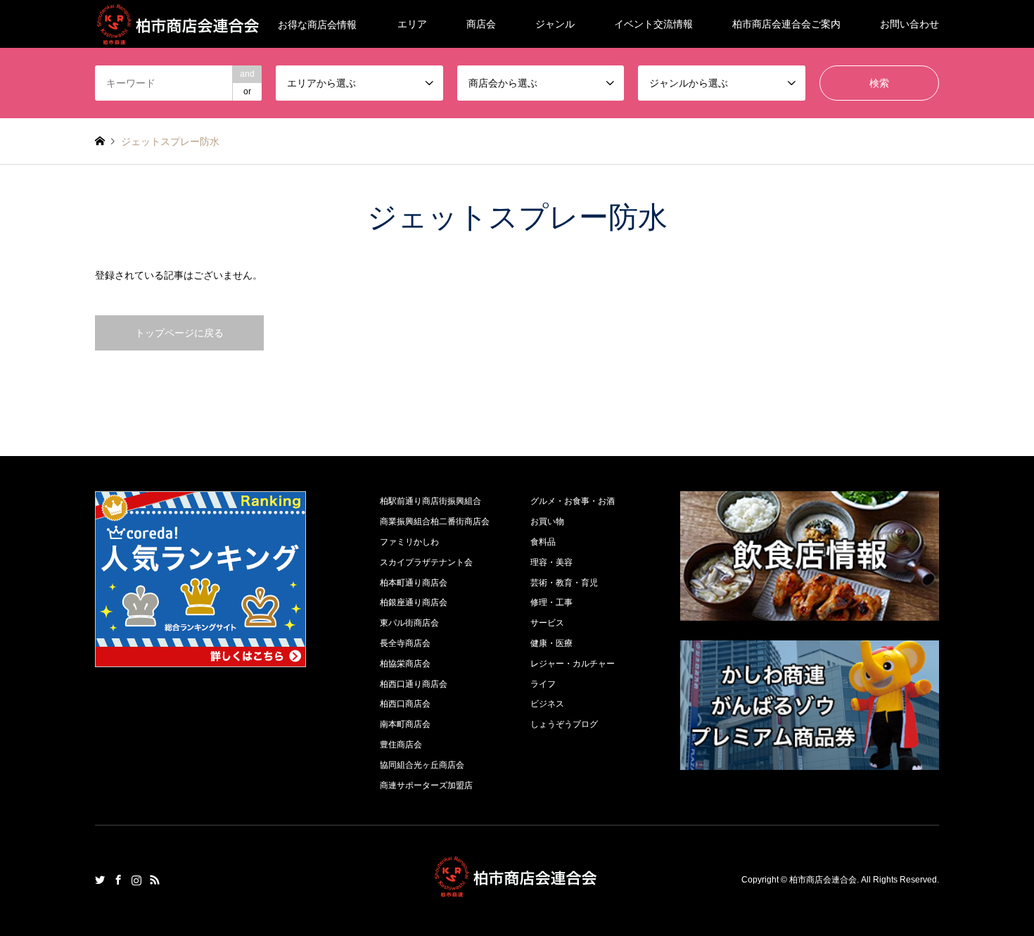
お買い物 (547, 521)
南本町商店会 (405, 724)
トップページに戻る (179, 333)
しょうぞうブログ (564, 724)
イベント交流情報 (653, 24)
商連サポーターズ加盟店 (426, 785)
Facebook (118, 880)
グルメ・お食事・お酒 (572, 501)
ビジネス (547, 704)
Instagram (136, 880)
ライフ (543, 684)
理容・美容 (551, 562)
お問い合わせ (909, 24)
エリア (412, 24)
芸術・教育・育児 (564, 583)
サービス (547, 623)
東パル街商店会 (409, 623)
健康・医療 (551, 643)
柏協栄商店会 (405, 664)
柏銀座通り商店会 (413, 602)
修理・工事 (551, 602)
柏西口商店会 (405, 704)
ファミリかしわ (409, 542)
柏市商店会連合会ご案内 (786, 24)
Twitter (100, 880)
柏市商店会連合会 (823, 880)
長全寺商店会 (405, 643)
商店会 (481, 24)
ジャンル (555, 24)
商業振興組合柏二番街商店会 (435, 521)
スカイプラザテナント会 (426, 562)
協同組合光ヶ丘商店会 (422, 765)
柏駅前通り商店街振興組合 (430, 501)
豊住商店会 (401, 745)
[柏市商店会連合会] (517, 889)
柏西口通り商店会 (413, 684)
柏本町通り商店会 (413, 583)
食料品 (543, 542)
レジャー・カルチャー (572, 664)
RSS (155, 880)
